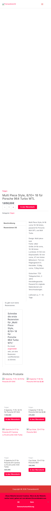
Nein (32, 502)
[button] (48, 4)
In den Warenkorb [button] (13, 419)
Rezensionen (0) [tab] (10, 228)
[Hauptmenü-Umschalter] (42, 4)
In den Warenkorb (27, 207)
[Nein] (48, 502)
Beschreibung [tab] (9, 223)
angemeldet (12, 349)
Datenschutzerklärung (25, 507)
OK (18, 502)
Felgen (4, 191)
